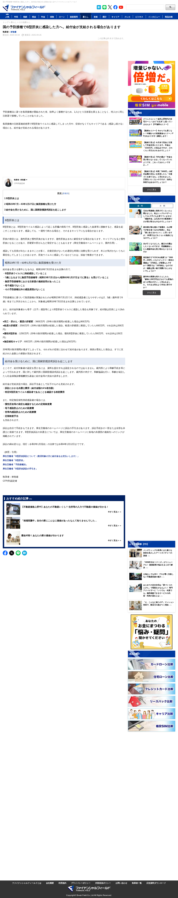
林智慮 (13, 32)
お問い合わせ (121, 883)
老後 (96, 17)
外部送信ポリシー (103, 883)
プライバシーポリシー (81, 883)
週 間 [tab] (140, 206)
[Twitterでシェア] (11, 553)
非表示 (66, 193)
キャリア (115, 17)
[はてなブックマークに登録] (24, 553)
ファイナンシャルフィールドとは (26, 883)
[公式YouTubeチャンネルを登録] (121, 7)
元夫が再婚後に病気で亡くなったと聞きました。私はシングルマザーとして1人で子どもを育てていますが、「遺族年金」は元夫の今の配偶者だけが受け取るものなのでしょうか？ (158, 216)
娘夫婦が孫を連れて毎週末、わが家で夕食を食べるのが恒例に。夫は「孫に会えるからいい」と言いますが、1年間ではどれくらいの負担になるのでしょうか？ (158, 232)
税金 (34, 17)
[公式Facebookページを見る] (115, 7)
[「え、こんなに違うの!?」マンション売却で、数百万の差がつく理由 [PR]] (152, 609)
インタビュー (154, 17)
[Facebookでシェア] (5, 553)
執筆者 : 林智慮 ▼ (21, 179)
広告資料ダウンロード (156, 883)
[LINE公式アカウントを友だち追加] (104, 7)
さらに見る (151, 189)
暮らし (86, 17)
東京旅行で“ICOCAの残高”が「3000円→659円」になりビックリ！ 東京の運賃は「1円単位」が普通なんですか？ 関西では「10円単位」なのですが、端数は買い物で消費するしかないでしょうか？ (158, 264)
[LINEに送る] (18, 553)
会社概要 (50, 883)
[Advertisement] (64, 155)
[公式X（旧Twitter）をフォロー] (110, 7)
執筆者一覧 (137, 883)
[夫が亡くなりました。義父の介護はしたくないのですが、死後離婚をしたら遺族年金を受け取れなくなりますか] (135, 246)
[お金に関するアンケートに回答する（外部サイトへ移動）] (151, 632)
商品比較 (169, 17)
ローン (62, 17)
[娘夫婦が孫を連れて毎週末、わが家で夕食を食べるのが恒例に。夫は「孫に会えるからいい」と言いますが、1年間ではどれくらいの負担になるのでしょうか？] (135, 230)
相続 (25, 17)
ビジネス (139, 17)
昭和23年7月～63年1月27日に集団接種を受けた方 (30, 204)
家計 (105, 17)
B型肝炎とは (11, 198)
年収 (16, 17)
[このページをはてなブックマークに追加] (99, 7)
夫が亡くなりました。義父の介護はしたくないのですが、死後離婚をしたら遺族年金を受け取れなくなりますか (157, 248)
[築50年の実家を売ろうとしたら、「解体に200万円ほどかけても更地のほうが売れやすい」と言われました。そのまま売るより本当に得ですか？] (135, 279)
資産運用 (74, 17)
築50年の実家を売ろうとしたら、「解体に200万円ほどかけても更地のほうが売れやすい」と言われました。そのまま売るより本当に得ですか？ (158, 282)
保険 (52, 17)
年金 (43, 17)
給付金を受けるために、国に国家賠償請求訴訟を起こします (35, 210)
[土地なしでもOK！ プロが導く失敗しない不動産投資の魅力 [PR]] (152, 579)
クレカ (127, 17)
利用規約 (62, 883)
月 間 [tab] (162, 206)
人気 (7, 17)
